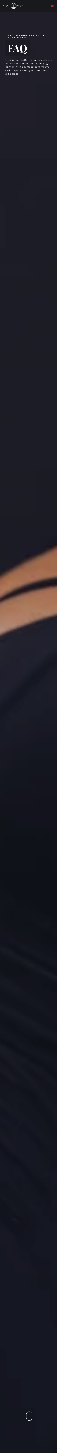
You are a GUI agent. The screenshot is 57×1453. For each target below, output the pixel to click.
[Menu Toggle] (52, 6)
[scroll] (29, 1416)
